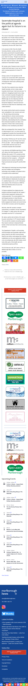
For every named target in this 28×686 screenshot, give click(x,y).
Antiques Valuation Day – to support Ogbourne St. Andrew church (14, 553)
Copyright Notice (6, 663)
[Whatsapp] (21, 257)
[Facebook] (4, 257)
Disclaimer (4, 666)
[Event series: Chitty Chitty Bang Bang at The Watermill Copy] (10, 490)
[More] (15, 260)
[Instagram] (10, 260)
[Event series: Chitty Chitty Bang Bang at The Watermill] (10, 512)
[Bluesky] (15, 257)
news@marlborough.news (8, 598)
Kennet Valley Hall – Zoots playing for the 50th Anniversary (15, 562)
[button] (25, 2)
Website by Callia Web (14, 682)
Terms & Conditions (7, 660)
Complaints (5, 669)
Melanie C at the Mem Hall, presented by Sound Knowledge (15, 530)
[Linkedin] (10, 257)
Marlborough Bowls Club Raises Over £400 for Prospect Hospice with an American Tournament (14, 628)
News (7, 264)
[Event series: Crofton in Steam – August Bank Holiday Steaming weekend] (15, 482)
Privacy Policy (5, 656)
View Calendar (5, 575)
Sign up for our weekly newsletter (15, 290)
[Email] (4, 260)
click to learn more (14, 15)
